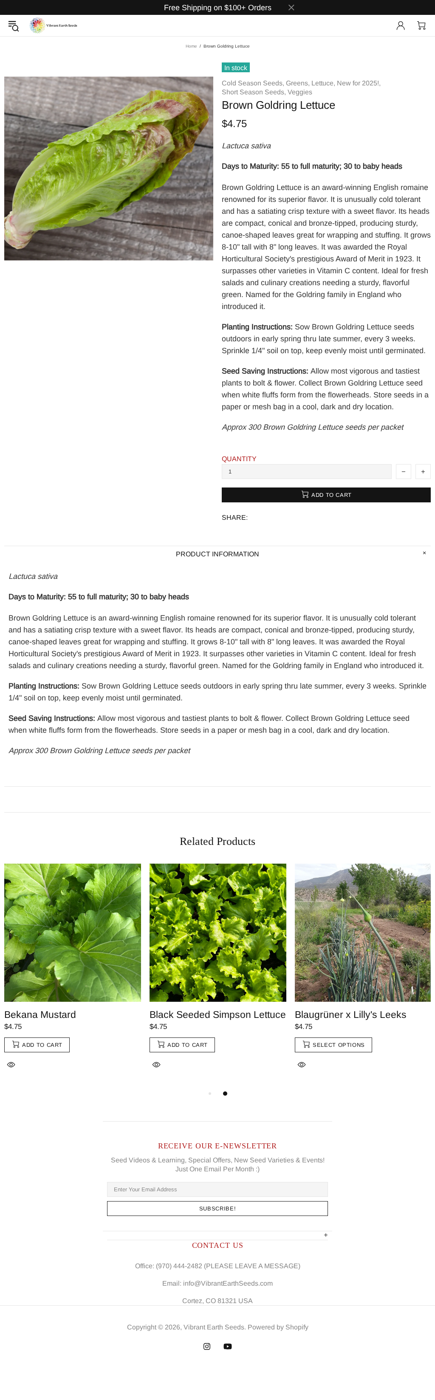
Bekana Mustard (40, 1014)
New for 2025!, (359, 83)
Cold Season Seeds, (253, 83)
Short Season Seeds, (254, 92)
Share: (235, 517)
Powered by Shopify (278, 1327)
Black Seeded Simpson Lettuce (218, 1014)
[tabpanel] (72, 976)
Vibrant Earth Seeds (53, 25)
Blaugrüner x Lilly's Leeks (351, 1014)
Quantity (239, 458)
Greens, (298, 83)
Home (191, 46)
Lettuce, (323, 83)
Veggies (300, 92)
